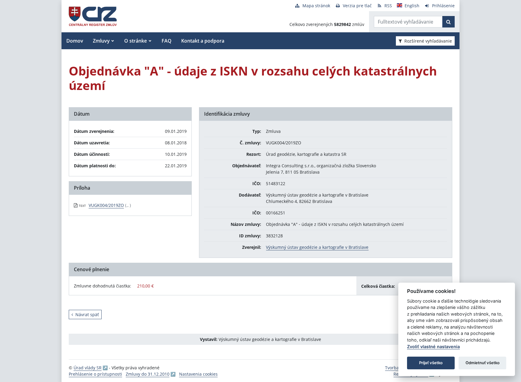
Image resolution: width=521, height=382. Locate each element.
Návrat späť (87, 314)
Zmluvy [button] (101, 40)
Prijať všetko (431, 362)
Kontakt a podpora (202, 40)
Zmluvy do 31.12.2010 (147, 374)
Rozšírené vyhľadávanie (428, 41)
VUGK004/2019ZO (106, 205)
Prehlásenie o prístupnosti (95, 374)
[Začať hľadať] (448, 21)
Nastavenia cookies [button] (198, 374)
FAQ (167, 40)
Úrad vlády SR (88, 368)
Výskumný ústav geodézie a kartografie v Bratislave (317, 247)
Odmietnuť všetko (483, 362)
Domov (74, 40)
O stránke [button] (135, 40)
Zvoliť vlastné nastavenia (433, 346)
